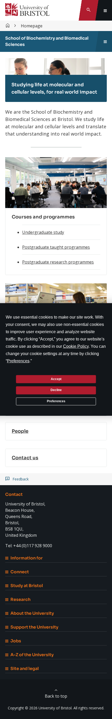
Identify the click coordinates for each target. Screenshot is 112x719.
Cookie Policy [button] (76, 346)
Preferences (56, 401)
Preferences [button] (18, 361)
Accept (56, 379)
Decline (56, 390)
